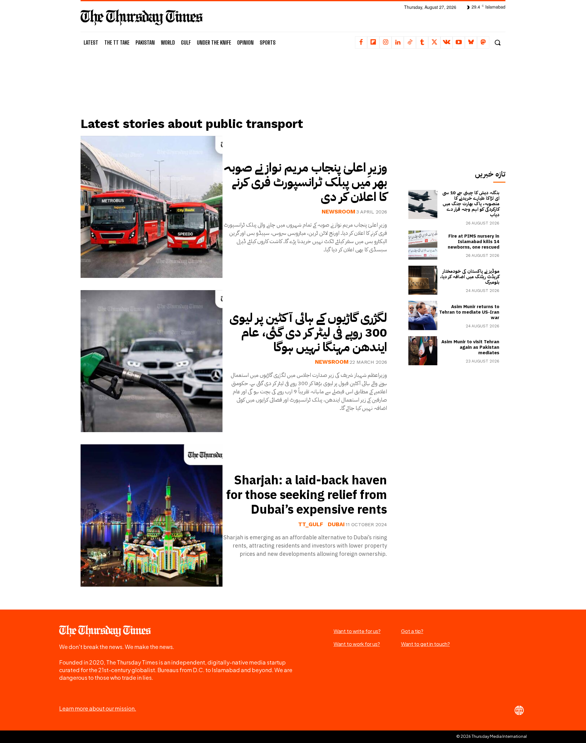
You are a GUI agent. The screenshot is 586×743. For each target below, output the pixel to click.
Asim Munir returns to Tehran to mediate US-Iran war (469, 312)
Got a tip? (412, 631)
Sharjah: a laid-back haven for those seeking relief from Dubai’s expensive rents (306, 495)
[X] (434, 42)
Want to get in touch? (425, 644)
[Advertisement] (238, 90)
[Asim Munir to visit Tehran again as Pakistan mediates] (422, 350)
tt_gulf (310, 524)
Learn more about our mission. (97, 708)
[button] (497, 43)
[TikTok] (410, 42)
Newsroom (338, 211)
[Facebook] (361, 42)
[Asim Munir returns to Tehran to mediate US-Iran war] (422, 315)
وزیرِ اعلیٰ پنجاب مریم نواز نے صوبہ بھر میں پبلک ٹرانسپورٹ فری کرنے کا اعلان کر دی (305, 182)
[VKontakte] (446, 42)
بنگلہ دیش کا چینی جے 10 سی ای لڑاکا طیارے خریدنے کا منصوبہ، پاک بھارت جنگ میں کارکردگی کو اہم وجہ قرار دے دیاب (470, 203)
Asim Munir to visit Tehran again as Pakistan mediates (470, 347)
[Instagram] (385, 42)
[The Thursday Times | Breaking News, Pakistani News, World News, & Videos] (142, 17)
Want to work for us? (357, 644)
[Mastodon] (483, 42)
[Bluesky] (471, 42)
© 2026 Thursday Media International (491, 736)
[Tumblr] (422, 42)
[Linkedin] (398, 42)
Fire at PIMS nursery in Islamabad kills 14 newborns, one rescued (473, 241)
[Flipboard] (373, 42)
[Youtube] (459, 42)
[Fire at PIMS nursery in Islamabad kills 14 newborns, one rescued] (422, 245)
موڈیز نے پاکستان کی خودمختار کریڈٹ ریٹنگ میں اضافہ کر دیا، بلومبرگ (469, 277)
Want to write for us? (357, 631)
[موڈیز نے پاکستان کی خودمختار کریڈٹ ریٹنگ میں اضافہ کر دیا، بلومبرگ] (422, 280)
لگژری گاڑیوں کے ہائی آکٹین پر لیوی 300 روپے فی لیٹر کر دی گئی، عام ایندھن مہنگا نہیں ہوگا (308, 332)
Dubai (336, 524)
